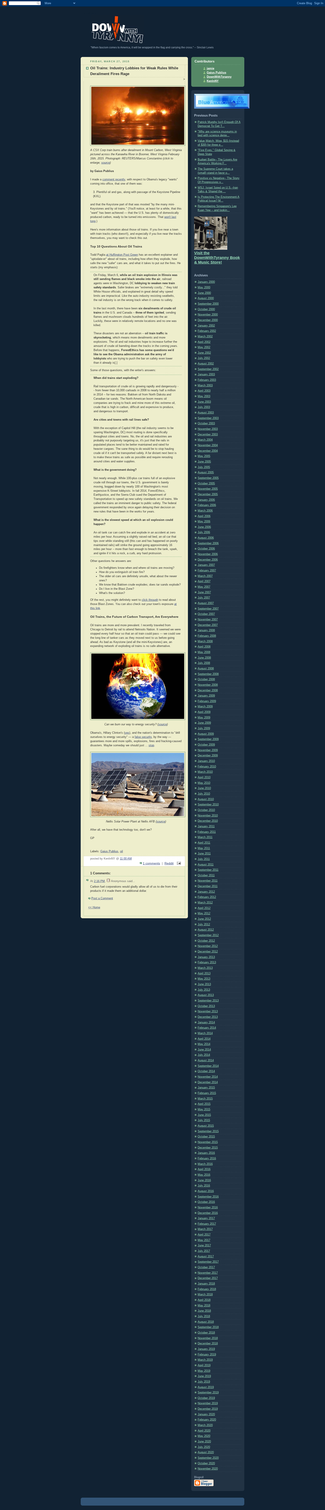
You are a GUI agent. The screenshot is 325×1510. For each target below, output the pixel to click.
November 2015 (208, 1142)
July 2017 (204, 1251)
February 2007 (207, 570)
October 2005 (206, 483)
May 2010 (204, 782)
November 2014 (208, 1076)
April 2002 (204, 342)
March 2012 (205, 902)
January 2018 (206, 1283)
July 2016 (204, 1185)
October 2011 (206, 875)
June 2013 (204, 984)
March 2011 (205, 837)
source (105, 162)
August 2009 (206, 733)
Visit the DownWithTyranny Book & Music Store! (217, 258)
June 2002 (204, 352)
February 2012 (207, 897)
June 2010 (204, 788)
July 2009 (204, 728)
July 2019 (204, 1381)
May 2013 (204, 978)
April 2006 (204, 516)
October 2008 (206, 679)
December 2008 (208, 690)
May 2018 (204, 1305)
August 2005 (206, 472)
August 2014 (206, 1060)
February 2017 (207, 1223)
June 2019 (204, 1376)
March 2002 (205, 336)
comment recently (113, 179)
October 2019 (206, 1398)
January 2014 (206, 1022)
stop (151, 745)
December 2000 (208, 320)
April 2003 (204, 390)
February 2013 (207, 962)
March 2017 (205, 1229)
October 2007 (206, 614)
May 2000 (204, 287)
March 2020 (205, 1425)
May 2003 (204, 396)
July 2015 (204, 1120)
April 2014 (204, 1038)
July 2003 (204, 407)
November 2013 (208, 1011)
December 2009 (208, 755)
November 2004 (208, 445)
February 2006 (207, 505)
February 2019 (207, 1354)
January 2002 (206, 325)
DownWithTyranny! (90, 13)
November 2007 (208, 619)
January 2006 (206, 499)
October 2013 (206, 1006)
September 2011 (208, 869)
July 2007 (204, 597)
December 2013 (208, 1017)
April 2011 (204, 842)
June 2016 (204, 1180)
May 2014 (204, 1044)
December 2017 (208, 1278)
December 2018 (208, 1343)
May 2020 (204, 1436)
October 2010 (206, 810)
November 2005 (208, 488)
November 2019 (208, 1403)
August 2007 (206, 603)
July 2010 (204, 793)
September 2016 (208, 1196)
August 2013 (206, 995)
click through (150, 599)
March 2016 (205, 1164)
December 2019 (208, 1408)
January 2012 (206, 891)
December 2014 (208, 1082)
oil (121, 851)
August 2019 (206, 1387)
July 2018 (204, 1316)
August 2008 (206, 668)
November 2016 (208, 1207)
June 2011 (204, 853)
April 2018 (204, 1300)
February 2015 (207, 1093)
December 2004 (208, 450)
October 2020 (206, 1463)
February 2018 (207, 1289)
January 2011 (206, 826)
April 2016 (204, 1169)
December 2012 (208, 951)
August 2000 (206, 298)
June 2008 (204, 657)
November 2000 (208, 314)
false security (143, 737)
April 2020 (204, 1430)
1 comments (151, 863)
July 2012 (204, 924)
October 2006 (206, 548)
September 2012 (208, 935)
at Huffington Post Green (122, 254)
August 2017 (206, 1256)
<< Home (94, 907)
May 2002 (204, 347)
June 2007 (204, 592)
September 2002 (208, 369)
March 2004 (205, 439)
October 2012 (206, 940)
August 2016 (206, 1191)
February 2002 (207, 331)
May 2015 (204, 1109)
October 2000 (206, 309)
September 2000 (208, 303)
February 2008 (207, 635)
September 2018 (208, 1327)
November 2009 (208, 750)
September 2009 (208, 739)
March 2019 (205, 1359)
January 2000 (206, 281)
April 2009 (204, 712)
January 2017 (206, 1218)
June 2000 (204, 293)
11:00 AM (126, 858)
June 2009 (204, 722)
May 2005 (204, 456)
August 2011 (206, 864)
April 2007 (204, 581)
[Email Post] (178, 863)
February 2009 (207, 701)
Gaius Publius (109, 851)
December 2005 (208, 494)
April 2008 (204, 646)
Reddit (169, 863)
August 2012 (206, 929)
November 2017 (208, 1272)
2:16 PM (99, 881)
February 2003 (207, 380)
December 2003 (208, 434)
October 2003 (206, 423)
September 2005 (208, 478)
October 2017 (206, 1267)
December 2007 (208, 625)
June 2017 (204, 1245)
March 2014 (205, 1033)
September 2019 (208, 1392)
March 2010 (205, 771)
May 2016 (204, 1174)
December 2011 (208, 886)
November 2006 (208, 554)
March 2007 (205, 576)
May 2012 (204, 913)
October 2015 (206, 1136)
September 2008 (208, 674)
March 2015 (205, 1098)
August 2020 (206, 1452)
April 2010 (204, 777)
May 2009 (204, 717)
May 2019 (204, 1370)
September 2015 (208, 1131)
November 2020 (208, 1468)
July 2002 (204, 358)
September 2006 (208, 543)
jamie (210, 68)
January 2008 (206, 630)
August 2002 (206, 363)
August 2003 (206, 412)
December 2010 (208, 820)
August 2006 (206, 537)
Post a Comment (102, 898)
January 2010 (206, 761)
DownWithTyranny (219, 76)
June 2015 (204, 1115)
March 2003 (205, 385)
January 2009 (206, 695)
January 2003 (206, 374)
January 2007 (206, 565)
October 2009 (206, 744)
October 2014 (206, 1071)
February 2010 (207, 766)
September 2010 (208, 804)
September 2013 (208, 1000)
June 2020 (204, 1441)
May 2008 (204, 652)
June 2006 (204, 527)
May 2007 (204, 586)
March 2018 (205, 1294)
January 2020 (206, 1414)
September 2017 (208, 1261)
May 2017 (204, 1240)
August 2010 (206, 799)
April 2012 (204, 908)
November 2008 (208, 684)
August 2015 (206, 1125)
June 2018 (204, 1310)
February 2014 (207, 1027)
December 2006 (208, 559)
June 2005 (204, 461)
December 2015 (208, 1147)
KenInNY (213, 81)
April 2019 (204, 1365)
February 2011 (207, 831)
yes (127, 732)
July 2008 (204, 663)
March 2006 (205, 510)
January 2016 (206, 1153)
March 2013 (205, 967)
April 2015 (204, 1104)
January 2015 (206, 1087)
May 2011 (204, 848)
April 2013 (204, 973)
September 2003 (208, 418)
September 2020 (208, 1457)
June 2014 (204, 1049)
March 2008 (205, 641)
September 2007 (208, 608)
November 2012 (208, 946)
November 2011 (208, 880)
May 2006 (204, 521)
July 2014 (204, 1054)
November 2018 (208, 1338)
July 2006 (204, 532)
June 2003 (204, 401)
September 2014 (208, 1066)
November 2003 (208, 429)
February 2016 (207, 1158)
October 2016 (206, 1202)
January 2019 (206, 1349)
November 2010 (208, 815)
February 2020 (207, 1419)
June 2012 (204, 918)
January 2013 (206, 957)
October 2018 (206, 1332)
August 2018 (206, 1321)
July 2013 (204, 989)
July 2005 (204, 467)
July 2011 (204, 859)
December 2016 (208, 1213)
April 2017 (204, 1234)
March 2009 (205, 706)
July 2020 (204, 1447)
